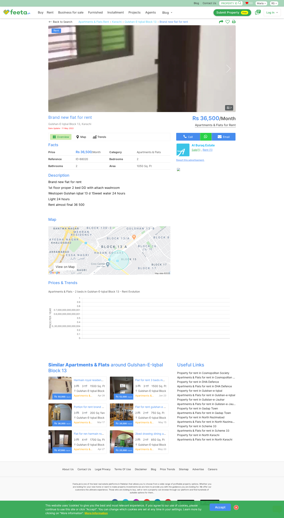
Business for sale (70, 12)
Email (226, 136)
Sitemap (184, 469)
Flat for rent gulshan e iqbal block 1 (157, 406)
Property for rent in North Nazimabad (200, 417)
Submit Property (231, 12)
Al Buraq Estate (203, 145)
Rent (50, 12)
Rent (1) (208, 149)
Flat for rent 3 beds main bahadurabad (159, 380)
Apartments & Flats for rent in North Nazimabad (206, 421)
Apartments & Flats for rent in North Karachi (204, 439)
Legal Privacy (103, 469)
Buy (40, 12)
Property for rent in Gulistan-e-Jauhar (200, 399)
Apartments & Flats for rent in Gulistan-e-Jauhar (206, 404)
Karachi (117, 21)
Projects (134, 12)
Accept (220, 507)
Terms (122, 469)
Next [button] (228, 68)
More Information (96, 513)
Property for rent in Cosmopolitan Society (203, 373)
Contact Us (209, 3)
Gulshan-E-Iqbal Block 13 (140, 21)
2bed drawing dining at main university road (163, 433)
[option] (142, 68)
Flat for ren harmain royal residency (96, 433)
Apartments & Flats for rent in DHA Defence (204, 386)
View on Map (65, 267)
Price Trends (167, 469)
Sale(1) (196, 149)
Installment (115, 12)
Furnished (95, 12)
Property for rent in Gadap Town (197, 408)
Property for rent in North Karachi (198, 435)
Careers (212, 469)
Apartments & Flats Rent (93, 21)
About (68, 469)
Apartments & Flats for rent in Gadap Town (204, 412)
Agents (150, 12)
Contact (84, 469)
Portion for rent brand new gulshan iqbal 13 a (102, 406)
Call (190, 136)
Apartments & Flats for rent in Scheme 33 (203, 430)
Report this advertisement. (190, 160)
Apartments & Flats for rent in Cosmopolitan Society (206, 377)
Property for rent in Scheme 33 (196, 426)
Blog (196, 3)
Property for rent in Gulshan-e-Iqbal (199, 390)
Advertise (198, 469)
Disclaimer (141, 469)
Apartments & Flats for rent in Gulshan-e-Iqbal (206, 395)
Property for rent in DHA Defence (198, 381)
